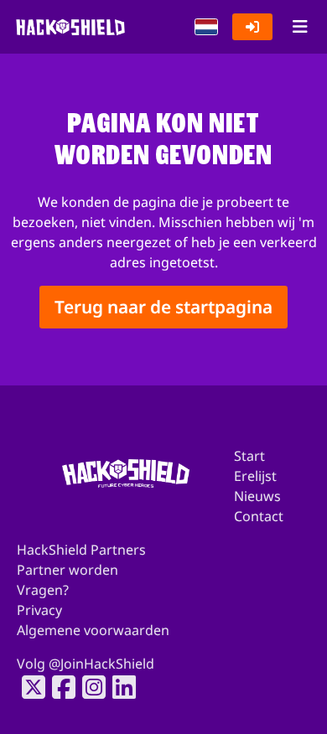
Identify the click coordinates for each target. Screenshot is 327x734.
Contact (258, 516)
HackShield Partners (81, 549)
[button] (206, 27)
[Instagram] (89, 687)
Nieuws (257, 496)
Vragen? (43, 590)
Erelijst (255, 476)
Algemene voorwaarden (93, 630)
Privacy (39, 610)
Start (249, 456)
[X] (28, 687)
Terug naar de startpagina (163, 306)
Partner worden (67, 570)
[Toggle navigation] (299, 27)
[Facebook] (58, 687)
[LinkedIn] (119, 687)
